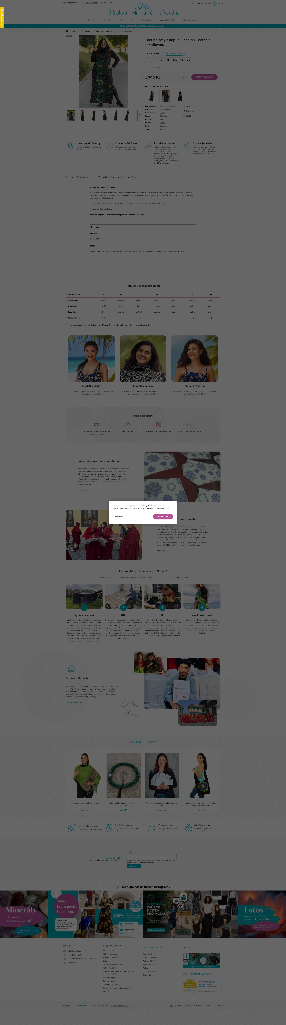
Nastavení (119, 517)
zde (167, 508)
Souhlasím (163, 517)
